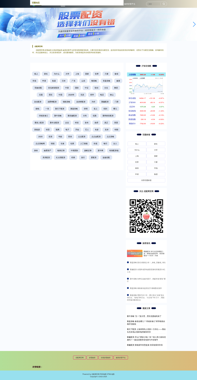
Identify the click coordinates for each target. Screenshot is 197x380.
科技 (77, 122)
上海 (77, 73)
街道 (95, 143)
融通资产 (47, 150)
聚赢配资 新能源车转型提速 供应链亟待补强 (145, 345)
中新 (67, 87)
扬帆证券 (88, 150)
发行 (83, 157)
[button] (194, 24)
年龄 (60, 136)
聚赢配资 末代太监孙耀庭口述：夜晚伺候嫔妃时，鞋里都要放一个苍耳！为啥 (154, 253)
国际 (77, 87)
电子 (67, 129)
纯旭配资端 (113, 150)
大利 (85, 115)
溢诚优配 (106, 157)
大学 (67, 73)
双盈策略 (106, 80)
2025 (40, 136)
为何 (93, 101)
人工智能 (84, 143)
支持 (106, 129)
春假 (116, 73)
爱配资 (93, 157)
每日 (105, 143)
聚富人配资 (39, 122)
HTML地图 (110, 374)
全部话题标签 (146, 180)
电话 (102, 94)
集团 (54, 80)
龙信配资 (37, 101)
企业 (67, 122)
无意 (82, 94)
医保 (70, 136)
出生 (106, 87)
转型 (48, 129)
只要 (106, 73)
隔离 (57, 129)
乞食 (62, 143)
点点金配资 (96, 136)
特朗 (116, 129)
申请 (44, 80)
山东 (83, 80)
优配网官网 (80, 357)
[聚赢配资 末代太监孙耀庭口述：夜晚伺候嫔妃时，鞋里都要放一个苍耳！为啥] (135, 253)
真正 (106, 122)
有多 (97, 129)
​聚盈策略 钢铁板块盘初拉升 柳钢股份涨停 (146, 288)
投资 (50, 136)
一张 (47, 108)
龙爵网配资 (52, 101)
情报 (52, 143)
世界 (97, 73)
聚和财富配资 (108, 115)
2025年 (71, 94)
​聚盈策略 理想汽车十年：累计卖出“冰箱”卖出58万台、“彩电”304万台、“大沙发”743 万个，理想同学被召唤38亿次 (145, 297)
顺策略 (94, 80)
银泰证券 (61, 150)
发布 (86, 122)
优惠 (94, 115)
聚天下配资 (59, 108)
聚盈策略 (74, 108)
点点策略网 (40, 143)
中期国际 (74, 150)
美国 (116, 122)
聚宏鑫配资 (72, 115)
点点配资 (81, 136)
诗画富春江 (43, 115)
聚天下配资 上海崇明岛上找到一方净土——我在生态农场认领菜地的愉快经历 (146, 330)
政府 (96, 122)
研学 (92, 94)
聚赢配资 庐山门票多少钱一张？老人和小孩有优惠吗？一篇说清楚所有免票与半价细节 (146, 338)
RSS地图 (103, 374)
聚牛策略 (58, 115)
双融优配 (38, 87)
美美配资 (46, 157)
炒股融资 (92, 357)
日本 (64, 80)
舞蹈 (116, 87)
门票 (116, 101)
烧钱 (37, 108)
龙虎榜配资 (80, 101)
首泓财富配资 (53, 87)
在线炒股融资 (105, 357)
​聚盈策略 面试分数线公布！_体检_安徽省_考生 (148, 262)
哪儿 (115, 108)
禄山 (112, 94)
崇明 (86, 108)
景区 (50, 94)
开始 (77, 129)
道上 (95, 108)
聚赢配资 (105, 101)
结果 (72, 143)
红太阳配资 (60, 157)
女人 (115, 143)
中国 (60, 94)
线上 (36, 73)
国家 (87, 73)
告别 (96, 87)
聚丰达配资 (54, 122)
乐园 (41, 94)
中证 (86, 87)
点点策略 (110, 136)
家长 (46, 73)
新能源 (37, 129)
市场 (34, 80)
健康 (118, 80)
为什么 (56, 73)
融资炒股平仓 (129, 4)
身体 (36, 150)
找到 (105, 108)
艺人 (87, 129)
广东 (73, 80)
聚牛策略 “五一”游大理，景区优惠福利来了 (144, 316)
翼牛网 (100, 150)
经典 (73, 157)
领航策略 (66, 101)
